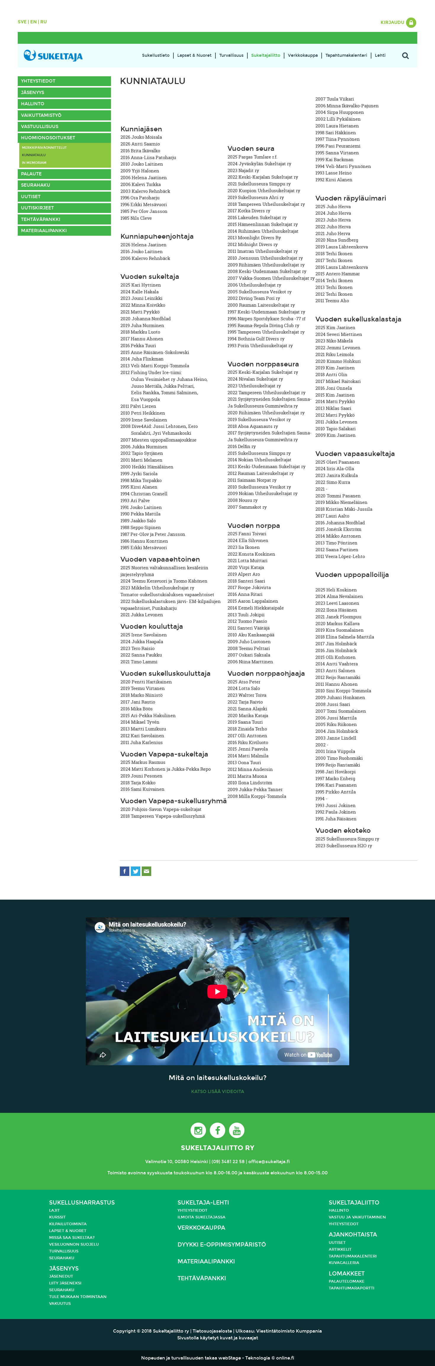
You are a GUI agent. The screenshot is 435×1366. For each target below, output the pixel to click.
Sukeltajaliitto (265, 55)
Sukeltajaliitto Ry (217, 1148)
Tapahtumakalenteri (346, 55)
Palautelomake (347, 1281)
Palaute (31, 174)
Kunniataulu (34, 155)
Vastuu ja (340, 1217)
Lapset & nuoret (67, 1230)
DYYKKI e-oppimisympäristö (222, 1244)
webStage (229, 1358)
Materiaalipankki (44, 230)
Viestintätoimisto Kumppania (289, 1331)
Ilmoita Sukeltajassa (201, 1217)
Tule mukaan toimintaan (78, 1296)
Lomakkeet (347, 1273)
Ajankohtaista (353, 1234)
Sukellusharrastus (82, 1202)
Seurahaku (35, 185)
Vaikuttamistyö (41, 115)
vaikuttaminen (369, 1217)
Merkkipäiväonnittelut (44, 148)
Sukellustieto (156, 55)
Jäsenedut (61, 1276)
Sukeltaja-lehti (203, 1202)
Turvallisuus (231, 55)
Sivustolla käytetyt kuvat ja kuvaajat (217, 1338)
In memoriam (34, 163)
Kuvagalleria (344, 1262)
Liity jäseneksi (65, 1283)
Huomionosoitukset (48, 137)
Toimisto (117, 1173)
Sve (22, 22)
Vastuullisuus (39, 126)
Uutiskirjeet (37, 208)
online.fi (285, 1358)
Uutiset (31, 196)
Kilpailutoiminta (68, 1224)
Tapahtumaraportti (351, 1288)
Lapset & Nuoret (194, 55)
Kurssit (57, 1217)
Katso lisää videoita (217, 1091)
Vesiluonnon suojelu (74, 1244)
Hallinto (32, 103)
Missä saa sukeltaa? (72, 1237)
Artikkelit (340, 1249)
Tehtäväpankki (40, 219)
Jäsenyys (32, 92)
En (33, 22)
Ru (43, 22)
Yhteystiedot (38, 81)
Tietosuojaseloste (212, 1331)
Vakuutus (60, 1303)
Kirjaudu (393, 22)
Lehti (380, 55)
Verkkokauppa (303, 55)
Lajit (54, 1210)
